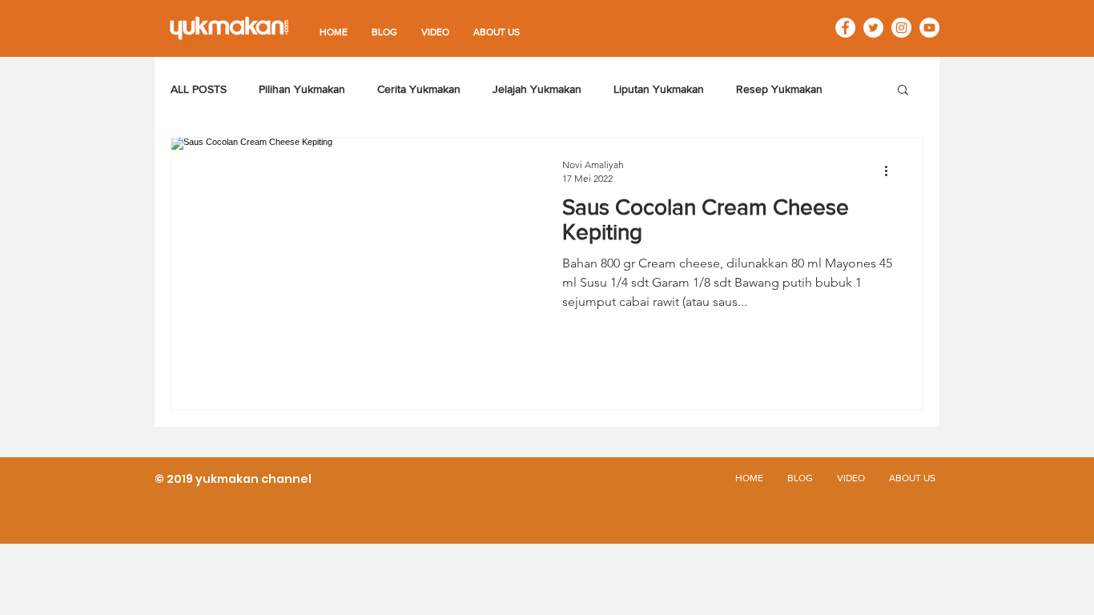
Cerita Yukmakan (419, 88)
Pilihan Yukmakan (302, 88)
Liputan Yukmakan (658, 88)
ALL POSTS (199, 88)
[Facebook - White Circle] (845, 28)
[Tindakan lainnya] (891, 170)
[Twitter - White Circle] (873, 28)
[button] (903, 90)
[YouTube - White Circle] (929, 28)
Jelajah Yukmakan (537, 88)
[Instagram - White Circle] (901, 28)
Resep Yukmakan (779, 88)
